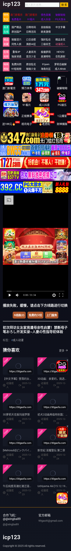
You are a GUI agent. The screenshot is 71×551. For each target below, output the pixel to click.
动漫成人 (60, 44)
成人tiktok (60, 68)
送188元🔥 (8, 123)
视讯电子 (26, 123)
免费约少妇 (35, 315)
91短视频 (16, 68)
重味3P (16, 51)
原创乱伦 (31, 64)
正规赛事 (26, 115)
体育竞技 (9, 115)
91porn (45, 64)
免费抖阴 (16, 64)
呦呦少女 (31, 68)
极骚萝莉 (46, 51)
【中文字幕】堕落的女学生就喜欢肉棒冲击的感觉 (32, 378)
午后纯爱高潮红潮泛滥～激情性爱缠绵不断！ (29, 486)
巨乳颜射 (60, 56)
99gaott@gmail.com (50, 520)
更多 (61, 350)
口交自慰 (31, 39)
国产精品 (16, 27)
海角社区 (46, 68)
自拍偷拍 (46, 27)
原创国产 (16, 31)
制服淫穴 (16, 39)
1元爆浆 (62, 115)
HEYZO (60, 51)
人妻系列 (31, 51)
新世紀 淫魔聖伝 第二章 (51, 450)
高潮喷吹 (46, 56)
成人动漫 (18, 340)
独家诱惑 (16, 56)
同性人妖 (16, 44)
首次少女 (31, 56)
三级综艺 (46, 44)
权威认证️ (44, 115)
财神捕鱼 (62, 123)
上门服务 (51, 315)
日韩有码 (31, 27)
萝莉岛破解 (60, 64)
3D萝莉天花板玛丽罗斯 (16, 414)
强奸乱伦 (46, 39)
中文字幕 (60, 27)
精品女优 (60, 39)
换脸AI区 (31, 44)
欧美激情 (46, 31)
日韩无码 (31, 31)
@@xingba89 (11, 524)
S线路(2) (19, 315)
